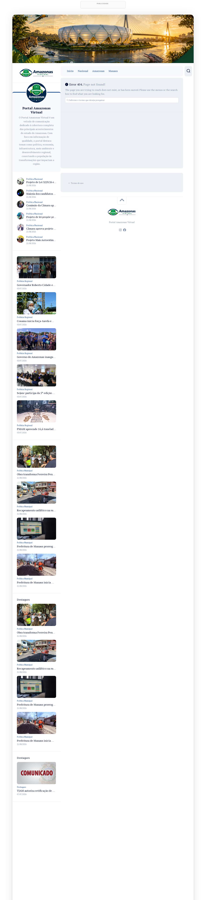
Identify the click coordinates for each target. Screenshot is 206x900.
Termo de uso (77, 183)
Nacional (83, 71)
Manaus (113, 71)
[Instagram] (120, 230)
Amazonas (98, 71)
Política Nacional (34, 179)
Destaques (21, 787)
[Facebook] (124, 230)
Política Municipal (24, 470)
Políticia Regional (24, 281)
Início (70, 71)
